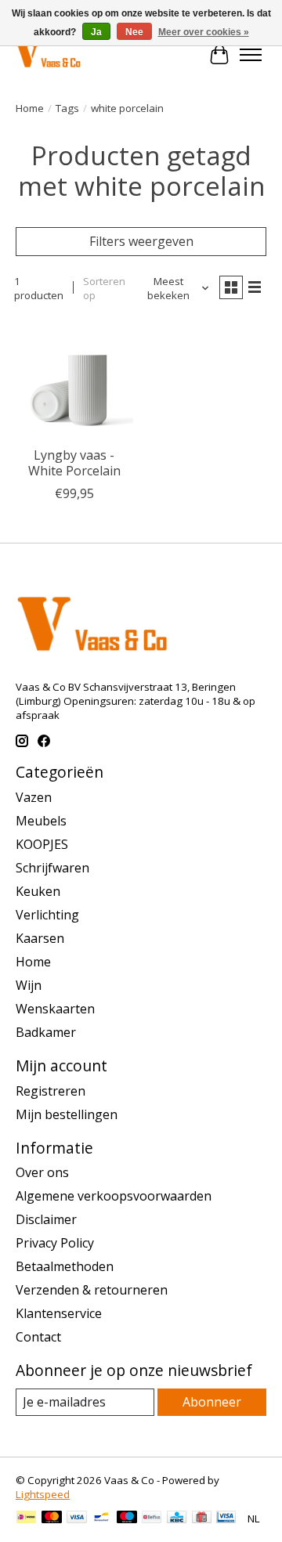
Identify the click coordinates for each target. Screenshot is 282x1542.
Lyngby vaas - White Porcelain (74, 462)
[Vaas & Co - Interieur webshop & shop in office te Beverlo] (48, 54)
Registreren (50, 1091)
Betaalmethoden (65, 1266)
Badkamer (46, 1032)
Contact (38, 1336)
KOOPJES (42, 844)
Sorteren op (104, 288)
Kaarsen (40, 938)
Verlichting (47, 914)
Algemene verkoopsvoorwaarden (114, 1195)
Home (30, 108)
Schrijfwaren (52, 867)
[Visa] (77, 1518)
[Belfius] (151, 1518)
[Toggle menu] (250, 54)
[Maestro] (127, 1518)
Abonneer (212, 1401)
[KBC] (176, 1518)
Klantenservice (59, 1313)
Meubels (41, 820)
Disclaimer (46, 1219)
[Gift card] (202, 1518)
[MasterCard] (52, 1518)
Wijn (29, 985)
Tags (67, 108)
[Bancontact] (101, 1518)
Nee (134, 32)
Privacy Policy (55, 1242)
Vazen (34, 797)
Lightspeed (43, 1494)
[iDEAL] (26, 1518)
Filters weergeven (141, 241)
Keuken (38, 891)
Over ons (42, 1172)
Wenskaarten (55, 1008)
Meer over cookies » (203, 32)
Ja (96, 32)
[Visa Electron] (226, 1518)
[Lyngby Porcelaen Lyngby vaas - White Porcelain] (74, 380)
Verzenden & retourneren (92, 1289)
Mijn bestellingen (67, 1114)
